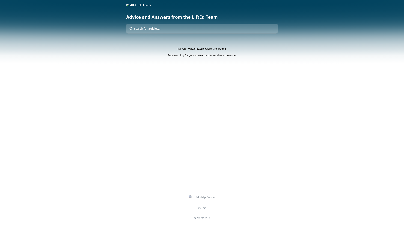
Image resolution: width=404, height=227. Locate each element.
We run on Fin (203, 217)
